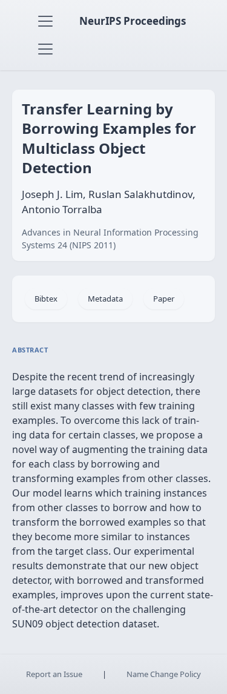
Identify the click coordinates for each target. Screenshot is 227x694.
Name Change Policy (164, 674)
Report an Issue (54, 674)
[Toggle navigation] (45, 21)
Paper (163, 298)
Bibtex (46, 298)
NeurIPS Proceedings (132, 21)
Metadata (105, 298)
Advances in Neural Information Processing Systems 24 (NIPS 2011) (110, 238)
